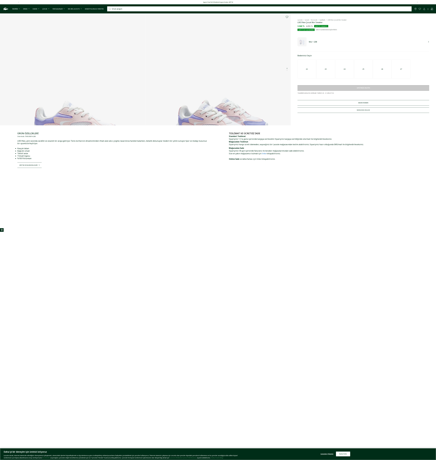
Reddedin (46, 458)
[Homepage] (5, 8)
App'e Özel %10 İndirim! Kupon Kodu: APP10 (218, 2)
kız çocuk (314, 20)
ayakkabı (322, 20)
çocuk (307, 20)
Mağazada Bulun (363, 110)
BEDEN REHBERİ (363, 103)
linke (264, 153)
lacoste (300, 20)
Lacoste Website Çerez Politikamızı (183, 458)
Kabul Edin (343, 454)
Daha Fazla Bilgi (217, 458)
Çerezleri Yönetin (327, 454)
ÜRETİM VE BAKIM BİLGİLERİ (28, 165)
